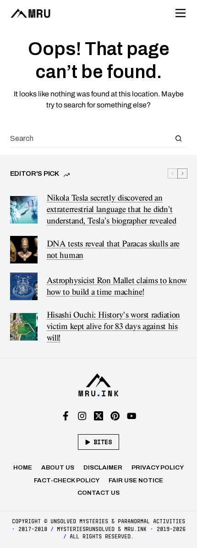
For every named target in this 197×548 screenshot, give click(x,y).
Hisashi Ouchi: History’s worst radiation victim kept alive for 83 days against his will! (114, 326)
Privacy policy (157, 467)
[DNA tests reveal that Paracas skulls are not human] (24, 249)
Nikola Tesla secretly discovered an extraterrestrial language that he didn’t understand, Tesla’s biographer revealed (111, 209)
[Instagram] (82, 416)
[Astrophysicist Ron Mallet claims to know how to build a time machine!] (24, 286)
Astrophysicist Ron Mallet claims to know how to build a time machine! (117, 286)
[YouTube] (132, 416)
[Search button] (178, 138)
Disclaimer (102, 467)
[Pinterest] (115, 416)
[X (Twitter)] (99, 416)
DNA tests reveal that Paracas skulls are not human (113, 250)
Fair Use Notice (136, 480)
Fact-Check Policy (66, 480)
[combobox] (90, 138)
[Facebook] (66, 416)
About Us (57, 467)
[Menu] (180, 13)
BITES (102, 442)
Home (22, 467)
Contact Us (98, 492)
